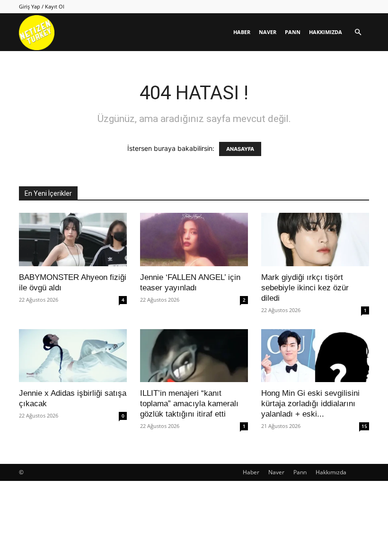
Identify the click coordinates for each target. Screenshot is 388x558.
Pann (292, 31)
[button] (357, 32)
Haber (241, 31)
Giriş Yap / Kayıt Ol (41, 6)
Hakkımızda (325, 31)
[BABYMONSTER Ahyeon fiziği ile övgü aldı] (73, 239)
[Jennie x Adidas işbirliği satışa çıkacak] (73, 356)
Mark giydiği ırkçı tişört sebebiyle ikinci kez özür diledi (305, 288)
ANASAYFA (240, 149)
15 (364, 426)
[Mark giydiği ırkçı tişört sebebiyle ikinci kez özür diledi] (315, 239)
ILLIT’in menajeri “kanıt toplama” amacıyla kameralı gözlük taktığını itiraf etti (189, 403)
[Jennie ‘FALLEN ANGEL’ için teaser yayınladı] (194, 239)
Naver (267, 31)
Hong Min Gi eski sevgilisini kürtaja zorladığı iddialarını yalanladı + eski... (310, 403)
